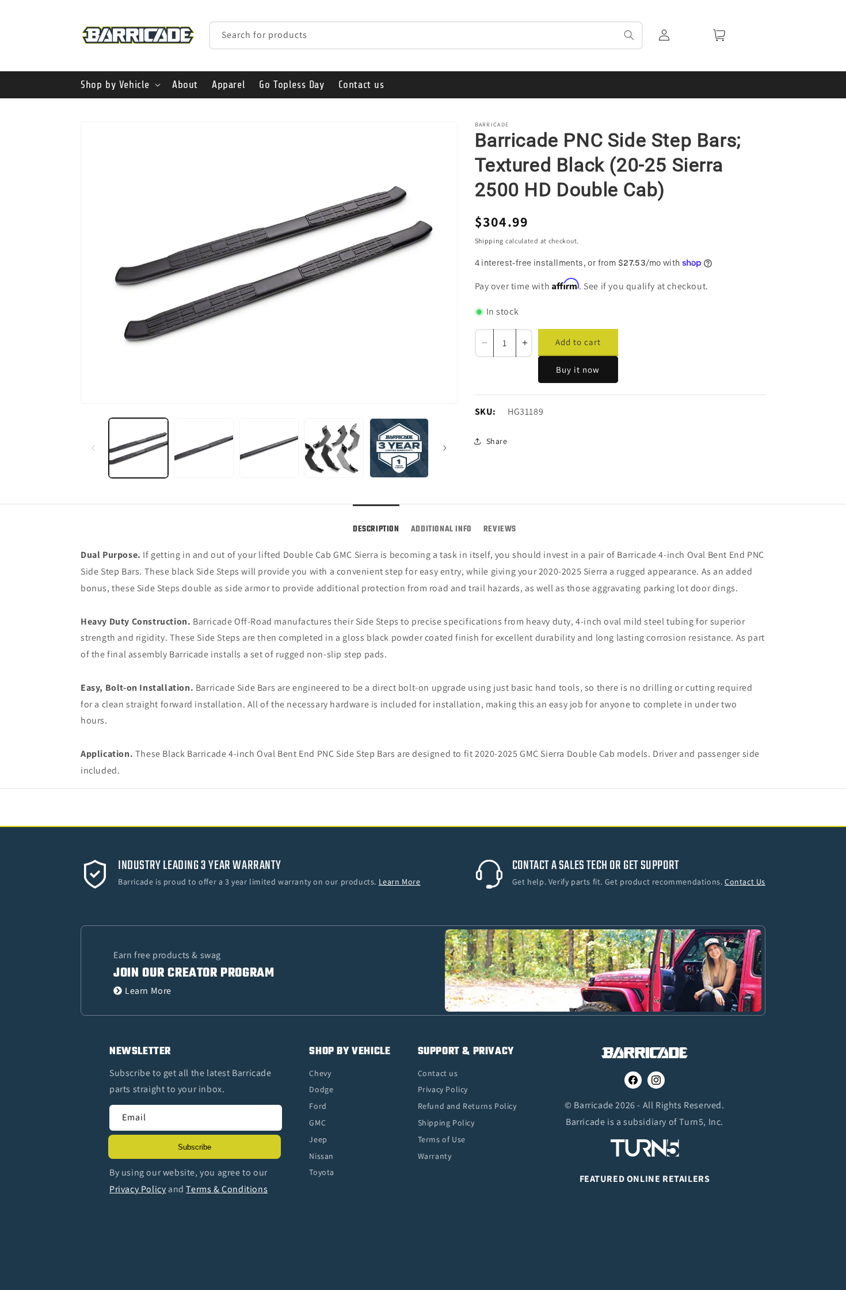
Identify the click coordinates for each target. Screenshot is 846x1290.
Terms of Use (442, 1139)
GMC (317, 1122)
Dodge (321, 1089)
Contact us (438, 1073)
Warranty (435, 1156)
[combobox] (426, 35)
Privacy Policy (443, 1089)
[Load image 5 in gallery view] (399, 447)
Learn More (148, 990)
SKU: (485, 411)
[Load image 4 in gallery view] (334, 447)
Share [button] (497, 441)
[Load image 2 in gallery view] (203, 447)
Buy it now (578, 369)
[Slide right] (445, 448)
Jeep (318, 1139)
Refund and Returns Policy (467, 1106)
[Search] (629, 35)
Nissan (321, 1156)
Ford (317, 1106)
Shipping (489, 240)
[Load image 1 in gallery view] (138, 447)
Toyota (321, 1172)
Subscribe (194, 1147)
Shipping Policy (446, 1122)
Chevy (320, 1073)
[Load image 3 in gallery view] (269, 447)
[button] (119, 84)
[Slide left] (93, 448)
